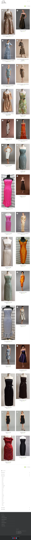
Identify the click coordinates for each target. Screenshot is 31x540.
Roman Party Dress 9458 (22, 370)
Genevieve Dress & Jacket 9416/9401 (8, 85)
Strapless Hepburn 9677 (8, 407)
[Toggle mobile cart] (27, 1)
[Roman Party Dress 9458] (23, 344)
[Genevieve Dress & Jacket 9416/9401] (8, 64)
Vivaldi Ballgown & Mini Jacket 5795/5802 (8, 60)
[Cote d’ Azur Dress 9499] (8, 144)
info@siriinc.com (20, 532)
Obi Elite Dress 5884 (8, 267)
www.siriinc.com (19, 533)
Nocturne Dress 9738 (23, 325)
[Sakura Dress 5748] (23, 237)
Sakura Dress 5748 (23, 265)
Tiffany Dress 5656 (23, 115)
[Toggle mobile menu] (29, 1)
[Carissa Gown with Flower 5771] (23, 119)
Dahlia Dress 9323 (8, 432)
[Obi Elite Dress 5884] (7, 237)
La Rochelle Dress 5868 (8, 233)
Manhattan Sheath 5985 (22, 457)
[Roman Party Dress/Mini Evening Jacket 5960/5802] (22, 39)
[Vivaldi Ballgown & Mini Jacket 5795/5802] (8, 39)
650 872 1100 (19, 531)
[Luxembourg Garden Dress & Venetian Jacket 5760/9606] (7, 89)
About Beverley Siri (4, 522)
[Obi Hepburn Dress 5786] (7, 119)
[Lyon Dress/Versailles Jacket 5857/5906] (22, 64)
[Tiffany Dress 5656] (23, 89)
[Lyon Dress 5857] (23, 144)
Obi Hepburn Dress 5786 (8, 302)
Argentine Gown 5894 (23, 30)
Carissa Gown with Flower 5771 (22, 140)
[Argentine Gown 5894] (23, 9)
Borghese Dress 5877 (23, 196)
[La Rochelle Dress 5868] (8, 212)
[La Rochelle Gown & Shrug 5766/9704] (23, 212)
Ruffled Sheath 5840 (8, 462)
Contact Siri (3, 524)
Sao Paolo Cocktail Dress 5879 (8, 208)
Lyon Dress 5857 (22, 171)
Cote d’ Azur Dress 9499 (8, 165)
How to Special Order (4, 517)
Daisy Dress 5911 (22, 432)
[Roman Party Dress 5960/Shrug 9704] (8, 9)
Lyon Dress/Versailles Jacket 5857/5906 (23, 84)
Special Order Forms (4, 519)
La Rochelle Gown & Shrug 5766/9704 (22, 233)
